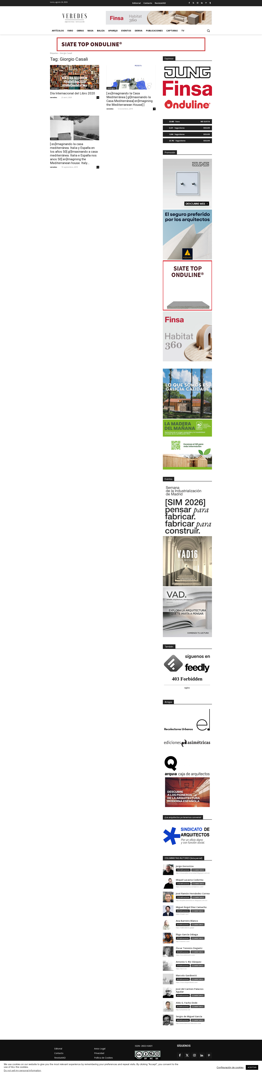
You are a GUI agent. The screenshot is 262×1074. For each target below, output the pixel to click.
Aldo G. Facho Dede (186, 1002)
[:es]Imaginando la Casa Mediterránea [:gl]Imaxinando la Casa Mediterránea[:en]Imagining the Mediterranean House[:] (129, 99)
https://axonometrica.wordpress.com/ (189, 887)
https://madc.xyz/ (182, 914)
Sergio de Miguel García (189, 1016)
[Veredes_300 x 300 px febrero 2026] (187, 394)
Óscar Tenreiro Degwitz (189, 948)
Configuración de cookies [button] (230, 1067)
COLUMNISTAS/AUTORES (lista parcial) (183, 858)
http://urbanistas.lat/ (183, 1010)
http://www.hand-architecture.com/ (188, 1023)
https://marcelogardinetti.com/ (187, 982)
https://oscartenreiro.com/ (185, 955)
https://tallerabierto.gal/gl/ (185, 928)
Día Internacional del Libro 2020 (72, 93)
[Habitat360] (187, 336)
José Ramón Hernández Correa (193, 893)
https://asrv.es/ (181, 969)
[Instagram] (197, 3)
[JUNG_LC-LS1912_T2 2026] (187, 184)
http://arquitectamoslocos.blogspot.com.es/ (191, 900)
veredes (53, 97)
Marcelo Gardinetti (186, 975)
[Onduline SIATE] (187, 285)
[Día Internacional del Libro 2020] (74, 77)
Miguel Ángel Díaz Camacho (191, 907)
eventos (54, 139)
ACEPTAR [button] (252, 1067)
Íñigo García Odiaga (187, 934)
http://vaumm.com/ (183, 941)
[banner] (187, 612)
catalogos (55, 88)
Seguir (206, 128)
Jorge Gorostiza (184, 866)
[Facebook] (189, 3)
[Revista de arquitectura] (74, 18)
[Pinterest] (206, 3)
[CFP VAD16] (187, 561)
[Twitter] (193, 3)
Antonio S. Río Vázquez (188, 961)
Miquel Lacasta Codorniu (189, 879)
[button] (208, 30)
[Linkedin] (202, 3)
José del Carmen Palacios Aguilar (189, 990)
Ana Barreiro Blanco (187, 920)
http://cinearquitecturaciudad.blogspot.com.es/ (193, 873)
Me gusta (205, 121)
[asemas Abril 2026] (187, 235)
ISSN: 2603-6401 (144, 1046)
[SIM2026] (187, 510)
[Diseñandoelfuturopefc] (187, 444)
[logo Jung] (187, 72)
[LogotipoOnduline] (187, 104)
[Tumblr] (210, 3)
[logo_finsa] (187, 88)
